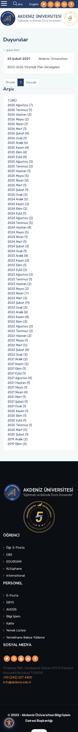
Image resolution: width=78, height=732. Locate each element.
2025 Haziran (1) (19, 171)
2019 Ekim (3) (17, 444)
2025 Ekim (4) (17, 152)
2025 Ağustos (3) (20, 162)
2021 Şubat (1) (17, 402)
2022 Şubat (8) (18, 350)
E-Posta (12, 595)
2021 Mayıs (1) (17, 387)
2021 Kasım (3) (17, 364)
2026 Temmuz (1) (19, 110)
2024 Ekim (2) (17, 209)
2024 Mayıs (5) (18, 232)
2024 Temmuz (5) (20, 223)
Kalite (10, 623)
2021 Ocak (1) (16, 406)
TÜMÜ (12, 100)
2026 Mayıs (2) (18, 119)
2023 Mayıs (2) (18, 289)
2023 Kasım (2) (18, 260)
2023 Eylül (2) (17, 270)
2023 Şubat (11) (18, 303)
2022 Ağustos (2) (20, 326)
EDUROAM (13, 561)
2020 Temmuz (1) (19, 425)
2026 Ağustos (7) (20, 105)
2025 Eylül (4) (17, 157)
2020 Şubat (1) (17, 434)
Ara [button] (20, 4)
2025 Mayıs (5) (18, 176)
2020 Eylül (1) (16, 420)
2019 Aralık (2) (17, 439)
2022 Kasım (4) (18, 317)
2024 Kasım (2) (18, 204)
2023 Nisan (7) (17, 293)
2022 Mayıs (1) (17, 340)
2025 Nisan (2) (17, 180)
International (15, 575)
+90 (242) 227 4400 (17, 677)
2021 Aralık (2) (17, 359)
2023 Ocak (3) (17, 307)
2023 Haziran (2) (19, 284)
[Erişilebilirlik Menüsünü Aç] (9, 723)
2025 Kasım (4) (18, 147)
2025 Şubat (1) (17, 190)
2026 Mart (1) (16, 129)
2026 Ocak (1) (17, 138)
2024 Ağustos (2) (20, 218)
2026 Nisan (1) (17, 124)
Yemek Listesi (16, 630)
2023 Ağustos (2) (20, 274)
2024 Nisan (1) (17, 237)
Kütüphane (14, 569)
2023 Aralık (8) (17, 256)
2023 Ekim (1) (16, 265)
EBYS (10, 602)
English (34, 4)
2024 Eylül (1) (16, 213)
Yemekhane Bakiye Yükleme (25, 637)
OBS (9, 555)
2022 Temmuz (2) (20, 331)
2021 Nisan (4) (17, 392)
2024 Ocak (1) (17, 251)
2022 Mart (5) (17, 345)
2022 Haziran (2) (19, 336)
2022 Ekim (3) (17, 321)
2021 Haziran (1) (18, 383)
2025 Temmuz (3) (20, 166)
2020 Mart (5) (17, 430)
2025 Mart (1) (16, 185)
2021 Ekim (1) (16, 368)
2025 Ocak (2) (17, 195)
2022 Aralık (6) (17, 312)
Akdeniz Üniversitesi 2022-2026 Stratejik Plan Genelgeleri (37, 63)
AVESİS (11, 609)
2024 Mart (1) (16, 242)
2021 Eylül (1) (16, 373)
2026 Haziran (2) (19, 114)
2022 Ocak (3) (17, 354)
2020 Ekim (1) (16, 416)
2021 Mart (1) (16, 397)
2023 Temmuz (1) (19, 279)
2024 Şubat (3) (18, 246)
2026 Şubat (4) (18, 133)
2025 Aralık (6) (17, 143)
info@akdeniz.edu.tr (17, 682)
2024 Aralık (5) (17, 199)
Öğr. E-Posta (15, 547)
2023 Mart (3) (17, 298)
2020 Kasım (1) (17, 411)
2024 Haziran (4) (19, 227)
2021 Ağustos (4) (19, 378)
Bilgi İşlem (13, 616)
